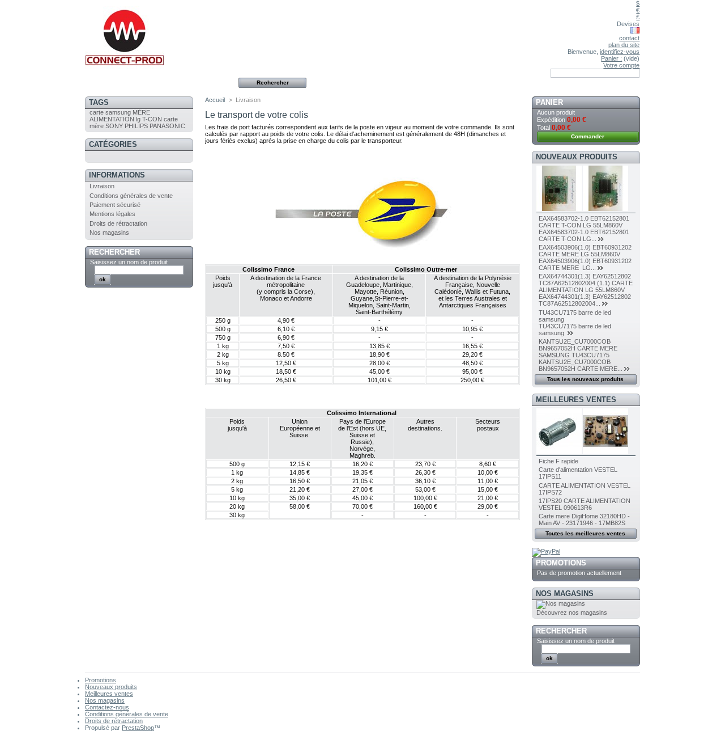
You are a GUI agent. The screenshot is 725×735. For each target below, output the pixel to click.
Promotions (561, 563)
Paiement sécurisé (114, 204)
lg (138, 119)
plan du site (623, 44)
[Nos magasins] (560, 603)
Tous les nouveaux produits (585, 379)
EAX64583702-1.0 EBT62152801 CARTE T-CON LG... (584, 235)
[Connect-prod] (159, 34)
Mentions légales (112, 213)
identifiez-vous (619, 51)
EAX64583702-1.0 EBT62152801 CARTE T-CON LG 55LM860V (584, 222)
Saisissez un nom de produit (129, 262)
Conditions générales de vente (131, 195)
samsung (118, 112)
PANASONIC (167, 125)
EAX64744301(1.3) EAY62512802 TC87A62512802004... (585, 300)
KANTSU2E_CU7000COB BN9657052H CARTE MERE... (580, 365)
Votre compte (621, 65)
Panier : (611, 58)
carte (96, 112)
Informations (117, 175)
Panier (549, 102)
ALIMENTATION (111, 119)
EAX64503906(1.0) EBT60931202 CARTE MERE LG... (585, 264)
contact (629, 38)
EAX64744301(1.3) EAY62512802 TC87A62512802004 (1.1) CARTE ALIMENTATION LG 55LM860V (586, 283)
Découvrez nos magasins (571, 612)
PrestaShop (138, 727)
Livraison (101, 186)
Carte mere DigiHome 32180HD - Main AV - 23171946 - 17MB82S (584, 519)
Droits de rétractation (118, 223)
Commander (587, 136)
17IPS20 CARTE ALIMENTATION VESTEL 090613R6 (584, 504)
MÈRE (141, 112)
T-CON (152, 119)
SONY (114, 125)
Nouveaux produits (576, 157)
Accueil (215, 99)
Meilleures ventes (576, 399)
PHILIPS (136, 125)
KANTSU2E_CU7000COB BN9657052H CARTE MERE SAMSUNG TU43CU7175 (578, 348)
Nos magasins (109, 232)
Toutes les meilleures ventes (585, 533)
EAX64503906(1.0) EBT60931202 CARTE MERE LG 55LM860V (585, 250)
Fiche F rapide (558, 461)
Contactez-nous (107, 707)
